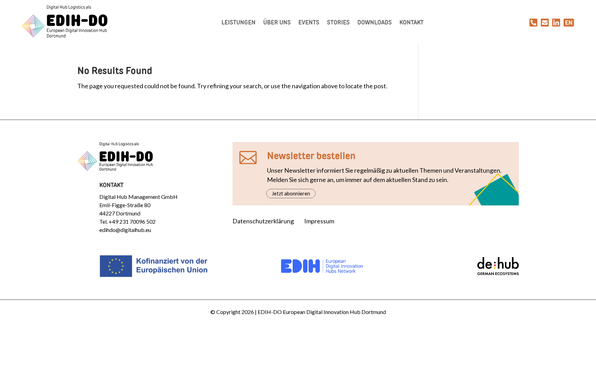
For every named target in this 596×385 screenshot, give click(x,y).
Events (308, 22)
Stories (338, 22)
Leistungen (238, 22)
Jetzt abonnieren (291, 193)
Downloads (374, 22)
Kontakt (411, 22)
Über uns (277, 22)
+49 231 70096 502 (132, 221)
